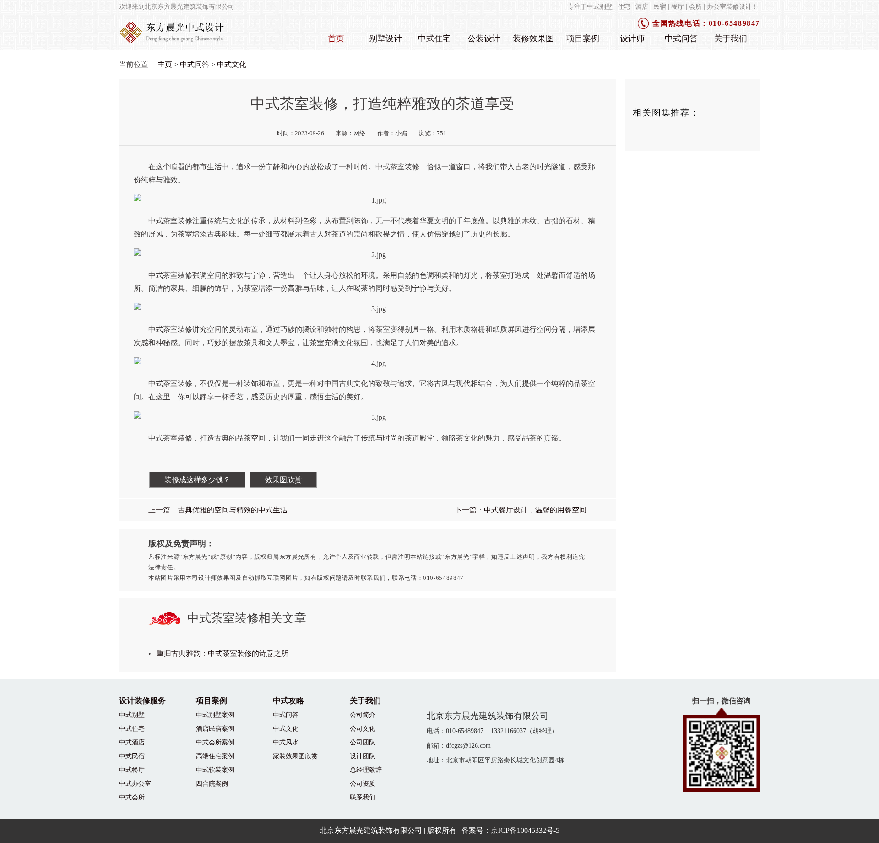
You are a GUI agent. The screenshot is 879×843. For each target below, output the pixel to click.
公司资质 (362, 783)
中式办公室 (135, 783)
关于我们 (730, 38)
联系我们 (362, 797)
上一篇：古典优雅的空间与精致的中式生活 (218, 510)
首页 (336, 38)
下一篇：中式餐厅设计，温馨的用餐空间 (520, 510)
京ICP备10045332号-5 (525, 830)
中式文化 (231, 64)
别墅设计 (385, 38)
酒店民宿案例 (215, 728)
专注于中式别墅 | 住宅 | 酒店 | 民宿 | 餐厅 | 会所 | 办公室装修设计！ (663, 6)
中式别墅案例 (215, 714)
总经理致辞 (366, 769)
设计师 (632, 38)
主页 (164, 64)
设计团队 (362, 756)
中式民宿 (132, 756)
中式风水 (285, 742)
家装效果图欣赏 (295, 756)
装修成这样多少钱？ (197, 480)
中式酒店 (132, 742)
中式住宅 (434, 38)
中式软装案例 (215, 769)
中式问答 (681, 38)
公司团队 (362, 742)
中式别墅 (132, 714)
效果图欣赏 (283, 480)
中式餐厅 (132, 769)
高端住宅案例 (215, 756)
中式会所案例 (215, 742)
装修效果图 (533, 38)
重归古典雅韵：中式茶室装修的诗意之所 (222, 653)
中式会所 (132, 797)
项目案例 (582, 38)
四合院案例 (212, 783)
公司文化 (362, 728)
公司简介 (362, 714)
